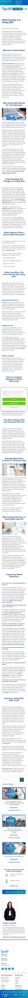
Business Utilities (5, 977)
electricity (9, 66)
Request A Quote (17, 9)
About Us (3, 988)
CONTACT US (14, 886)
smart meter (6, 743)
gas (13, 66)
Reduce (17, 980)
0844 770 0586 (18, 1)
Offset (16, 981)
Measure (17, 978)
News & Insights (19, 991)
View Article (14, 807)
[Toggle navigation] (25, 9)
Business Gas (4, 978)
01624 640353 (18, 3)
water (17, 66)
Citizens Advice (10, 250)
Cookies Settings (14, 407)
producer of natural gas (12, 339)
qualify (6, 692)
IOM (24, 994)
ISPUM (16, 983)
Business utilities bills (8, 63)
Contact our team (7, 768)
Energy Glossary (19, 989)
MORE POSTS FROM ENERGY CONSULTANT (14, 937)
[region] (14, 399)
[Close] (25, 389)
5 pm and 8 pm (20, 348)
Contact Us (18, 4)
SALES (15, 994)
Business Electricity (5, 980)
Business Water (5, 981)
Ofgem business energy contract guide (13, 644)
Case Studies (18, 988)
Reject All (14, 399)
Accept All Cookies (14, 403)
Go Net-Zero (18, 977)
